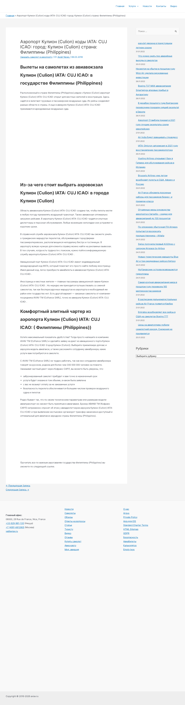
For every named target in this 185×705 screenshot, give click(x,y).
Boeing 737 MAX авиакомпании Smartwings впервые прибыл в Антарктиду (153, 90)
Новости (147, 6)
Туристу (69, 529)
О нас (126, 509)
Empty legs (129, 549)
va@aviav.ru (12, 531)
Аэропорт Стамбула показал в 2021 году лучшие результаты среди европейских (155, 124)
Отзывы (69, 537)
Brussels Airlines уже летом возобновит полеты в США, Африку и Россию (155, 180)
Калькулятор (130, 545)
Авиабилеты (129, 541)
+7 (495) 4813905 (15, 527)
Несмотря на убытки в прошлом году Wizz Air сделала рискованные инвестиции (155, 73)
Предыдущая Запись (18, 485)
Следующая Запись (17, 489)
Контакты (161, 6)
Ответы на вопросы (75, 521)
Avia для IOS (129, 521)
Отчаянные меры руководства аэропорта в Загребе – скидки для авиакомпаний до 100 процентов (154, 214)
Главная (120, 6)
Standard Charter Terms (135, 525)
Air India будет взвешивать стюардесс (158, 137)
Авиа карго (70, 545)
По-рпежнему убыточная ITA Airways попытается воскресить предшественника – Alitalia (156, 231)
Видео (173, 6)
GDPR (126, 533)
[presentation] (137, 6)
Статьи (68, 525)
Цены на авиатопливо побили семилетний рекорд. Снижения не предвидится (154, 329)
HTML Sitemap (130, 529)
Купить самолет (73, 541)
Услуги (132, 6)
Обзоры (69, 517)
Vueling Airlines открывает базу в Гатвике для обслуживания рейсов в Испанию (155, 162)
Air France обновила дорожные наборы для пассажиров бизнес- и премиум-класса (154, 197)
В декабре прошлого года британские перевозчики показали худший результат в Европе (157, 107)
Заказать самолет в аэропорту (36, 57)
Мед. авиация (72, 549)
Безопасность (130, 537)
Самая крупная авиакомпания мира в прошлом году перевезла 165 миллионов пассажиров (156, 286)
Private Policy (130, 517)
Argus (126, 513)
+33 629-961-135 (15, 523)
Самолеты (70, 513)
